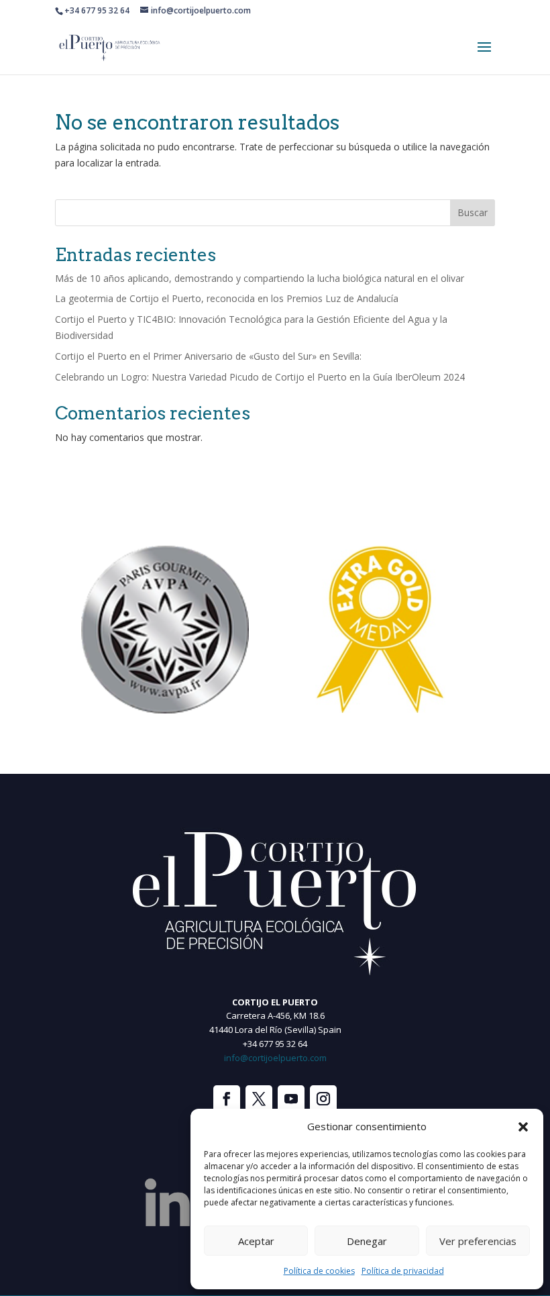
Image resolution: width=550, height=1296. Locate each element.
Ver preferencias (477, 1241)
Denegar (367, 1241)
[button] (523, 1127)
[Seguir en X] (258, 1098)
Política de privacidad (403, 1271)
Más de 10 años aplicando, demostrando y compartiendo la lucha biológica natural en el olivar (259, 278)
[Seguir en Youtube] (291, 1098)
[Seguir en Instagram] (323, 1098)
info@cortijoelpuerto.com (275, 1058)
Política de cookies (319, 1271)
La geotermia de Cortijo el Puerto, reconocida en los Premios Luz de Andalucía (226, 298)
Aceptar (256, 1241)
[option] (165, 629)
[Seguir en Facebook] (226, 1098)
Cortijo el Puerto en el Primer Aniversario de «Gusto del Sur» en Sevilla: (208, 356)
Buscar (472, 212)
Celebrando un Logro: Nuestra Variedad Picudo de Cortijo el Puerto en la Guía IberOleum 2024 (260, 376)
